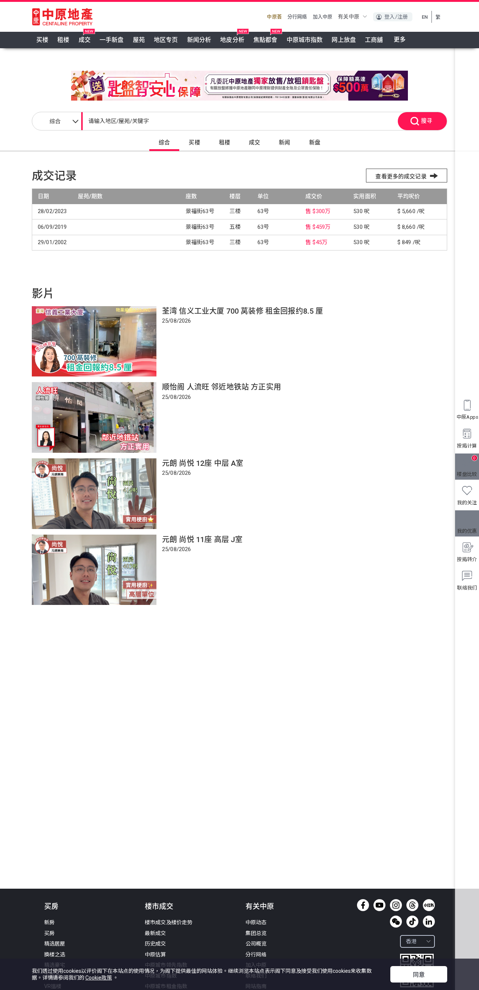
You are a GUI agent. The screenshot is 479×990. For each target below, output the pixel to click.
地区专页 (166, 39)
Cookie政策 (98, 978)
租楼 (63, 39)
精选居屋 (54, 944)
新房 (49, 922)
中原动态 (256, 922)
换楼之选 (54, 954)
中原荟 (274, 16)
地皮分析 (232, 39)
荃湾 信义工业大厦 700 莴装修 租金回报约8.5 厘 (242, 311)
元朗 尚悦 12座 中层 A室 (202, 463)
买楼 (42, 39)
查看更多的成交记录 (400, 176)
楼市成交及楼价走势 (168, 922)
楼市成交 (159, 906)
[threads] (412, 905)
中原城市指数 (305, 39)
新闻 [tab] (284, 142)
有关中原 (259, 906)
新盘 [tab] (314, 142)
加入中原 (323, 16)
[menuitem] (42, 40)
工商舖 (374, 39)
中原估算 (155, 954)
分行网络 (297, 16)
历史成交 (155, 944)
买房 (51, 906)
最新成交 (155, 933)
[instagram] (396, 905)
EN (425, 17)
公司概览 (256, 944)
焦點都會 (265, 39)
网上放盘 (344, 39)
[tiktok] (412, 922)
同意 (419, 974)
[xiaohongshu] (429, 905)
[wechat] (396, 922)
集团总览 (256, 933)
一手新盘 (112, 39)
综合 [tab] (164, 142)
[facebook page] (363, 905)
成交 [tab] (254, 142)
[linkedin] (429, 922)
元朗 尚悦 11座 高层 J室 (202, 539)
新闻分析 (199, 39)
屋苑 (139, 39)
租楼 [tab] (224, 142)
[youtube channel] (379, 905)
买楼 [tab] (194, 142)
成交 (85, 39)
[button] (352, 16)
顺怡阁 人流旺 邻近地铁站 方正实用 (221, 386)
